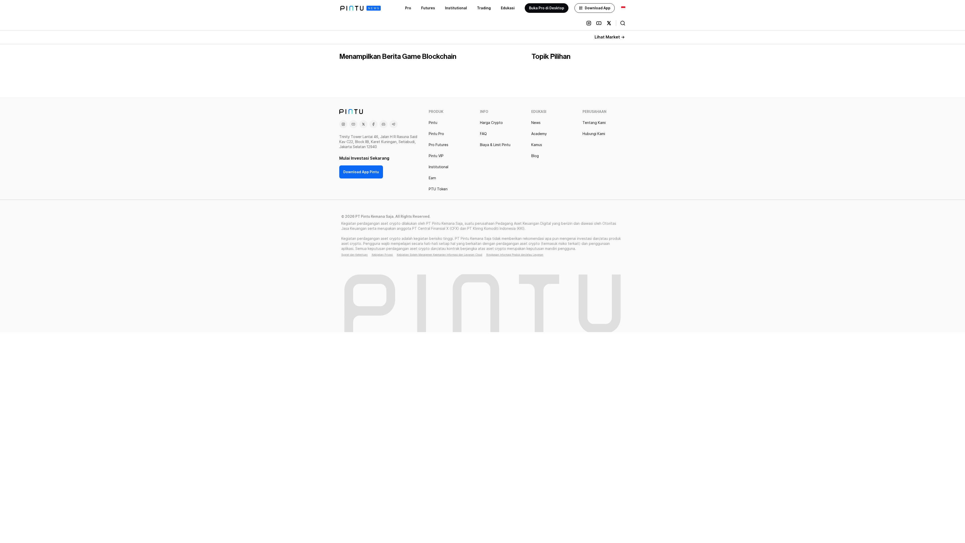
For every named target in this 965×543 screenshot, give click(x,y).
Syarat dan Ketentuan (354, 254)
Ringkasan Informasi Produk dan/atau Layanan (514, 254)
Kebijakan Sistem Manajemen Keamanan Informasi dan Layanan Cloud (439, 254)
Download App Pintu (361, 172)
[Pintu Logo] (360, 8)
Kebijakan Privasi (382, 254)
